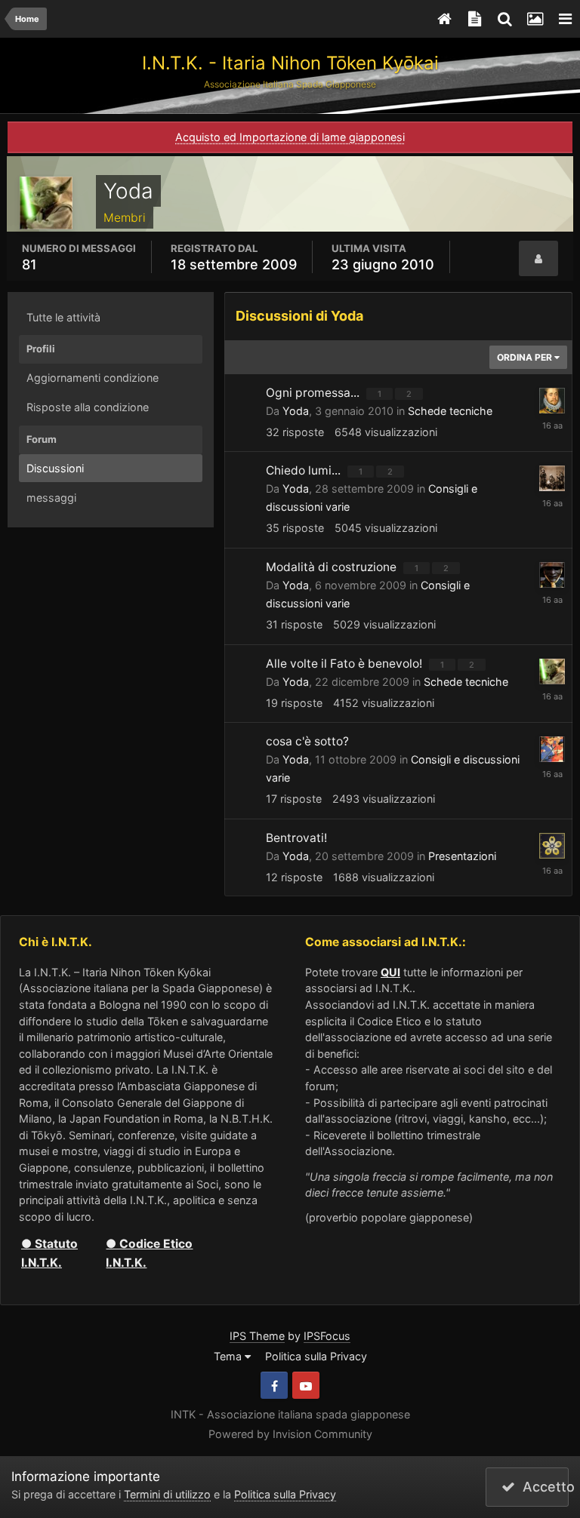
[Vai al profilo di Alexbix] (552, 575)
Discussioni (55, 468)
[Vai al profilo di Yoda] (552, 671)
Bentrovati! (296, 838)
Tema (229, 1356)
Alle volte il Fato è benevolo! (345, 663)
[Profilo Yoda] (538, 259)
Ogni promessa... (314, 393)
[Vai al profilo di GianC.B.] (552, 400)
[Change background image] (535, 19)
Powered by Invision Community (290, 1433)
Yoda (295, 410)
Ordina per (525, 357)
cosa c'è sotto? (307, 741)
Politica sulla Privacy (316, 1356)
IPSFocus (327, 1335)
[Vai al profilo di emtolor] (552, 846)
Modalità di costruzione (333, 567)
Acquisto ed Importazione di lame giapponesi (290, 137)
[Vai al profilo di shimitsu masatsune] (552, 478)
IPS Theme (257, 1335)
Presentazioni (462, 856)
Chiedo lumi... (305, 470)
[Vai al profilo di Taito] (552, 749)
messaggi (51, 497)
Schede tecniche (450, 410)
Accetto (542, 1487)
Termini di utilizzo (167, 1494)
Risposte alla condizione (87, 407)
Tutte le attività (63, 317)
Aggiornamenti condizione (92, 377)
